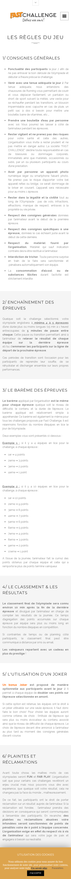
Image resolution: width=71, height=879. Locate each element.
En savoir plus (39, 868)
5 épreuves (60, 322)
